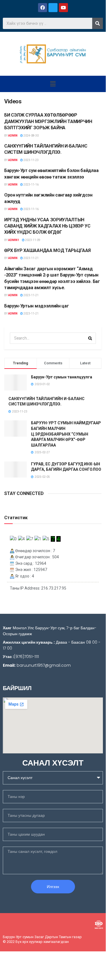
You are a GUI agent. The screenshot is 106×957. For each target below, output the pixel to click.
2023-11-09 (32, 240)
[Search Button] (90, 338)
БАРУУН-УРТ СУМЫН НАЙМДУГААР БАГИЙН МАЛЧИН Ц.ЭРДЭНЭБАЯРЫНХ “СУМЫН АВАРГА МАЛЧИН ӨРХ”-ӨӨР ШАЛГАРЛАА (66, 434)
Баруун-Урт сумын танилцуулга (61, 377)
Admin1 (13, 240)
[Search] (97, 23)
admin (12, 135)
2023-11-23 (31, 160)
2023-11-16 (31, 184)
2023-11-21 (31, 258)
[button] (53, 84)
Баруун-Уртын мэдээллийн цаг (36, 306)
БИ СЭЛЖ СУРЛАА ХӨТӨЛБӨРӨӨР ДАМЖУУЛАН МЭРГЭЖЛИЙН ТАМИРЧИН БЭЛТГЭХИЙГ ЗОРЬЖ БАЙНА (48, 121)
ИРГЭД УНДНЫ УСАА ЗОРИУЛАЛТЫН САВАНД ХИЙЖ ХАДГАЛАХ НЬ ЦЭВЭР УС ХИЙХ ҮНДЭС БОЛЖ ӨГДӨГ (47, 226)
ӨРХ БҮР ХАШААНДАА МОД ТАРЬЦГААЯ (47, 250)
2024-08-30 (31, 135)
